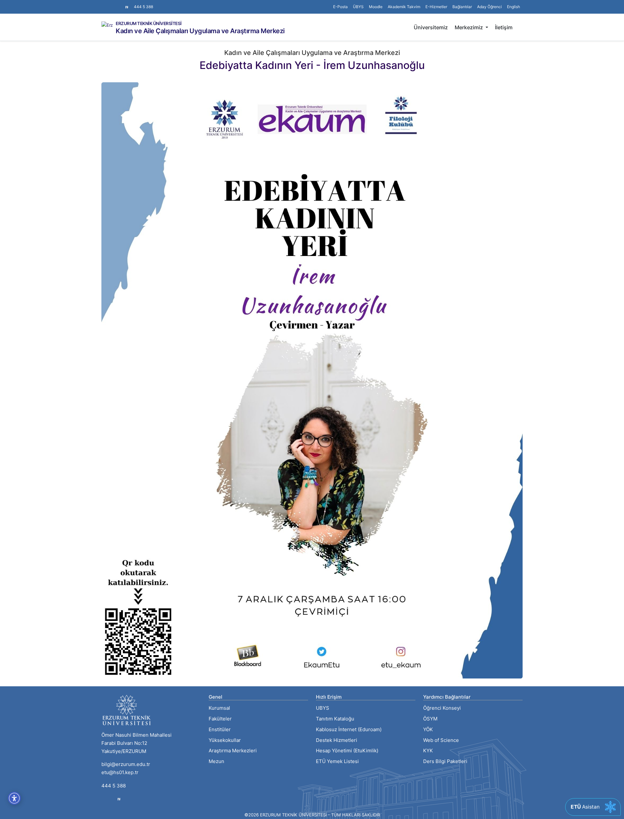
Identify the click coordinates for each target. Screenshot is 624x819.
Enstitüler (220, 729)
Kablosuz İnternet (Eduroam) (349, 729)
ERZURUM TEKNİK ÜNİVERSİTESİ (149, 23)
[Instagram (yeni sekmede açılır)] (104, 3)
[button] (462, 7)
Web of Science (441, 740)
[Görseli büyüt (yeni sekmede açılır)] (312, 380)
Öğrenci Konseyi (442, 708)
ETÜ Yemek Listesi (337, 761)
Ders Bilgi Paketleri (445, 761)
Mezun (216, 761)
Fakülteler (220, 719)
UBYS (322, 708)
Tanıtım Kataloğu (335, 719)
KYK (428, 750)
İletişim (504, 27)
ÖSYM (430, 719)
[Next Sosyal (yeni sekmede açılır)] (126, 7)
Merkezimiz (469, 27)
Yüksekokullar (225, 740)
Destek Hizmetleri (336, 740)
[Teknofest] (119, 799)
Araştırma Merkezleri (233, 750)
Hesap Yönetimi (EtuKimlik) (347, 750)
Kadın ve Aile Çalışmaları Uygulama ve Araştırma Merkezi (200, 31)
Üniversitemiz (431, 27)
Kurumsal (219, 708)
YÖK (428, 729)
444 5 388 (143, 6)
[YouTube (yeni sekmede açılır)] (119, 3)
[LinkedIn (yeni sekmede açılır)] (114, 3)
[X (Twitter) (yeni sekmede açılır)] (109, 3)
